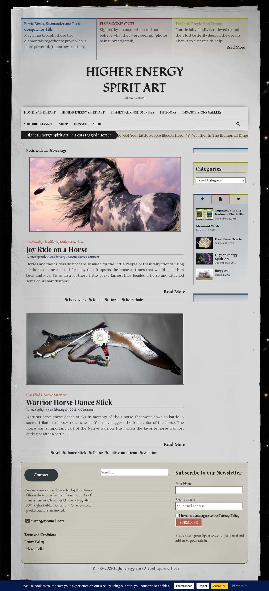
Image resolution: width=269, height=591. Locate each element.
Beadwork (33, 242)
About (97, 124)
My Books (168, 112)
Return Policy (34, 542)
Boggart (221, 270)
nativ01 (45, 257)
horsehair (134, 299)
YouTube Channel (38, 124)
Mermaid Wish (207, 226)
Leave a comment (88, 257)
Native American (72, 242)
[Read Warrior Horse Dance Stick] (105, 349)
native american (123, 452)
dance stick (76, 452)
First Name (183, 483)
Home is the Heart (40, 112)
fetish (98, 299)
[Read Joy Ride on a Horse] (105, 194)
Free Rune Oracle (228, 239)
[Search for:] (134, 472)
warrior (150, 452)
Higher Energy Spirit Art (134, 80)
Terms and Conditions (40, 535)
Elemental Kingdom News (132, 112)
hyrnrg (44, 410)
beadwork (77, 299)
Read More (174, 292)
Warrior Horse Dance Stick (69, 402)
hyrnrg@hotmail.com (47, 521)
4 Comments (86, 410)
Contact (41, 475)
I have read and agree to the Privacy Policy (209, 515)
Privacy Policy (34, 549)
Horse (114, 299)
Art (57, 452)
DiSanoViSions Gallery (201, 112)
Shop (63, 124)
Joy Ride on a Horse (57, 249)
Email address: (185, 499)
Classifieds (50, 242)
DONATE (80, 124)
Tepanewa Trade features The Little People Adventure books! (229, 216)
